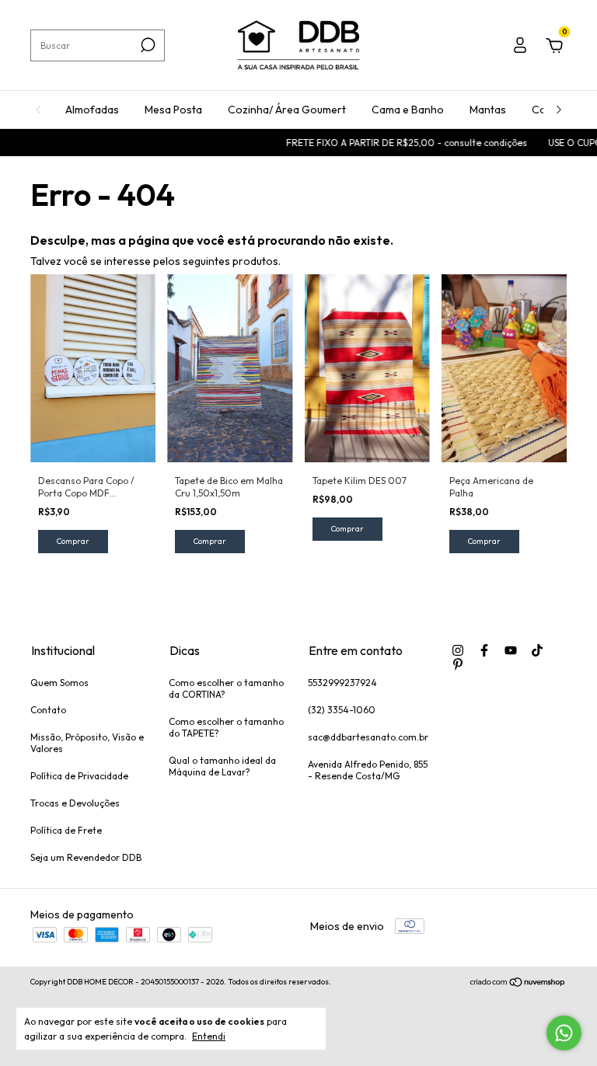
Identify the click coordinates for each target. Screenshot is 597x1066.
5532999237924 (342, 682)
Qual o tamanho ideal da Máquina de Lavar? (222, 766)
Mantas (488, 110)
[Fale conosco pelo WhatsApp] (563, 1032)
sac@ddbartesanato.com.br (368, 737)
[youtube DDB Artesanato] (510, 650)
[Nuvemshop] (518, 984)
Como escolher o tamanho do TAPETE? (226, 727)
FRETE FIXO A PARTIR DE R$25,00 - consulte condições (396, 142)
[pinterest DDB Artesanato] (458, 664)
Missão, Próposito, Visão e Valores (87, 742)
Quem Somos (59, 682)
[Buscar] (146, 45)
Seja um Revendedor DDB (85, 857)
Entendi (208, 1036)
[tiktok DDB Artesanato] (537, 650)
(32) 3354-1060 (341, 710)
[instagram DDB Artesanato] (458, 650)
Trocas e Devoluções (75, 803)
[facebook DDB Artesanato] (484, 650)
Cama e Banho (408, 110)
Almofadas (92, 110)
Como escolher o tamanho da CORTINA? (226, 688)
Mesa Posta (173, 110)
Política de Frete (66, 830)
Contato (48, 710)
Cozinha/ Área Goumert (287, 110)
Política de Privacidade (79, 776)
